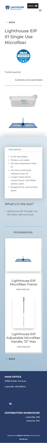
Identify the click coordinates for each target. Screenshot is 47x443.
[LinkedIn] (11, 403)
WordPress (23, 439)
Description (15, 149)
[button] (31, 5)
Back (12, 22)
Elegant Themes (23, 435)
